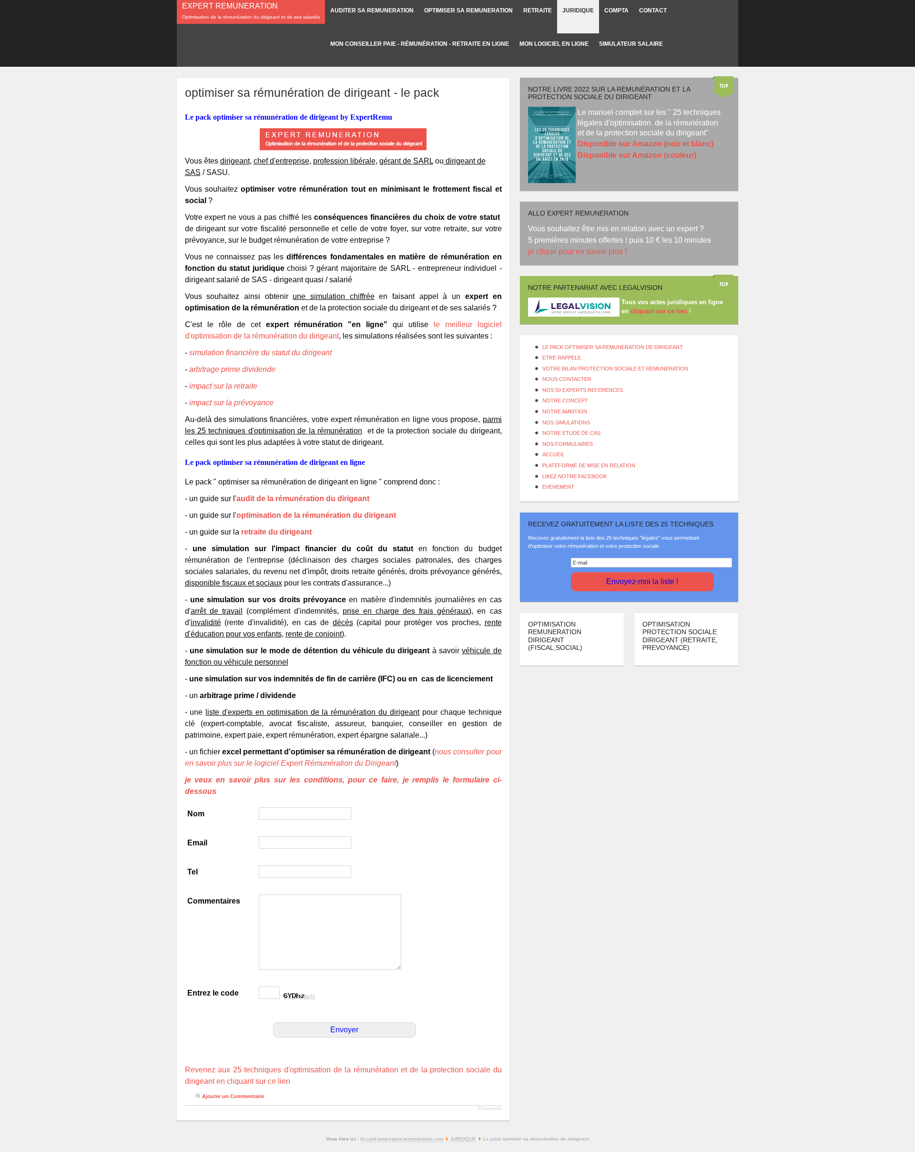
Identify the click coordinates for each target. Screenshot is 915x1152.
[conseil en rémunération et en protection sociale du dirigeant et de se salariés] (343, 139)
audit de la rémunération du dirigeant (302, 498)
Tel (192, 871)
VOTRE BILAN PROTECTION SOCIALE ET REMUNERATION (615, 368)
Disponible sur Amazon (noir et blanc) (645, 144)
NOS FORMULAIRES (567, 444)
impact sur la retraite (223, 386)
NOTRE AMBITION (564, 411)
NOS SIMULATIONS (566, 422)
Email (197, 842)
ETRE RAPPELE (561, 357)
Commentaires (213, 901)
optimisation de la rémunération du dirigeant (316, 515)
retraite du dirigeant (277, 532)
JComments (490, 1108)
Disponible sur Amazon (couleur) (637, 155)
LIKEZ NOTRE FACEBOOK (574, 476)
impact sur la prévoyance (231, 403)
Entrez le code (213, 993)
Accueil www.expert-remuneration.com (401, 1139)
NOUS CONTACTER (566, 379)
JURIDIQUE (463, 1139)
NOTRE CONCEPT (565, 400)
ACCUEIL (553, 454)
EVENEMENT (558, 487)
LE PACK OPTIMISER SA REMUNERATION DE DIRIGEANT (612, 347)
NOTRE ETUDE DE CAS (571, 433)
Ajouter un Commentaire (233, 1096)
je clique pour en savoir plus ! (578, 251)
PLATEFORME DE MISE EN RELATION (588, 465)
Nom (195, 813)
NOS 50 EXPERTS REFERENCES (582, 390)
